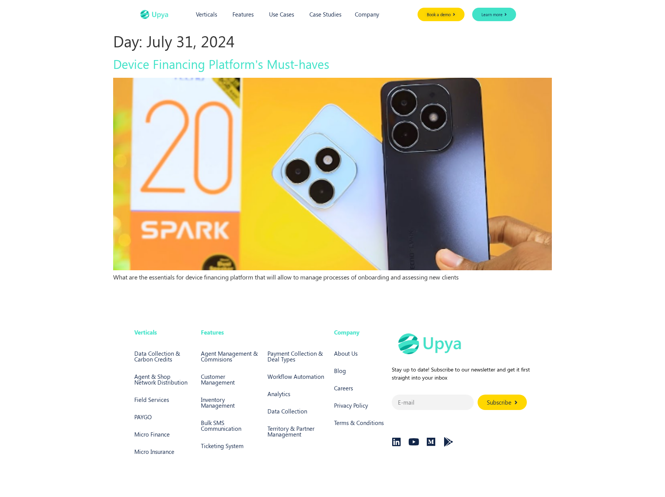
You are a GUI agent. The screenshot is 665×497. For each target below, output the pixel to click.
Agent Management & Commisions (229, 356)
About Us (346, 353)
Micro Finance (152, 434)
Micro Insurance (154, 451)
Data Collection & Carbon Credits (157, 356)
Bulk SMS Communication (221, 425)
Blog (340, 371)
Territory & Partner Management (290, 431)
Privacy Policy (351, 405)
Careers (343, 388)
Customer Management (218, 379)
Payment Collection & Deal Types (295, 356)
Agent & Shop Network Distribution (160, 379)
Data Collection (287, 411)
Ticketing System (222, 446)
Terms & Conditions (359, 423)
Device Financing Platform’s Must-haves (221, 63)
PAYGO (143, 417)
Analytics (278, 394)
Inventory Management (218, 402)
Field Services (151, 399)
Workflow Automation (295, 376)
